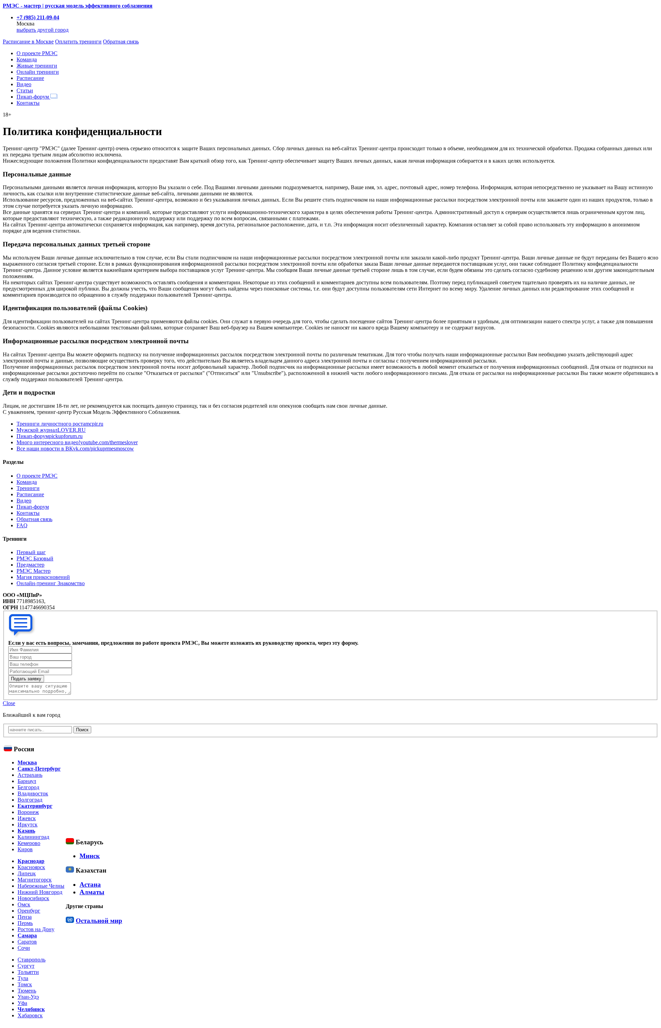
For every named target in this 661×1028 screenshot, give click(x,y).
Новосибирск (33, 898)
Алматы (92, 892)
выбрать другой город (43, 30)
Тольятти (28, 972)
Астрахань (30, 775)
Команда (27, 59)
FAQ (22, 525)
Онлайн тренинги (38, 72)
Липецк (27, 873)
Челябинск (31, 1009)
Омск (24, 904)
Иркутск (28, 824)
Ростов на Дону (36, 929)
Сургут (26, 966)
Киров (25, 849)
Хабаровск (30, 1015)
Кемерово (29, 843)
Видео (24, 84)
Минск (90, 855)
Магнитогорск (35, 880)
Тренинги (28, 488)
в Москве (28, 41)
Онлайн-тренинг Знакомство (51, 583)
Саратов (27, 942)
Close (9, 703)
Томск (25, 984)
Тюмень (27, 991)
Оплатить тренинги (78, 41)
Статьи (25, 90)
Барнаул (27, 781)
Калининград (33, 837)
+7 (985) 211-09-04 (38, 17)
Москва (27, 762)
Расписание (30, 78)
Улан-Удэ (28, 997)
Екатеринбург (35, 806)
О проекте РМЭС (37, 53)
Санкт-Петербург (39, 769)
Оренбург (29, 911)
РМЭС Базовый (35, 558)
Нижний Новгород (40, 892)
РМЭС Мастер (34, 571)
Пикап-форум (33, 97)
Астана (90, 884)
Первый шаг (31, 552)
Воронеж (28, 812)
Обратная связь (121, 41)
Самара (27, 935)
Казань (26, 831)
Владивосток (33, 793)
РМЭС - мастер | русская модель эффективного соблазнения (78, 6)
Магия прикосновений (43, 577)
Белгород (28, 787)
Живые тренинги (37, 66)
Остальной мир (99, 920)
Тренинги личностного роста (60, 424)
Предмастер (30, 565)
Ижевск (27, 818)
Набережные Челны (41, 886)
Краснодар (31, 861)
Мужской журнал (51, 430)
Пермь (25, 923)
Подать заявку (26, 678)
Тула (23, 978)
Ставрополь (31, 960)
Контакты (28, 103)
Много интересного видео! (77, 442)
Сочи (24, 948)
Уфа (22, 1003)
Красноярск (31, 867)
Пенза (25, 917)
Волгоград (30, 800)
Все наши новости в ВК (75, 448)
